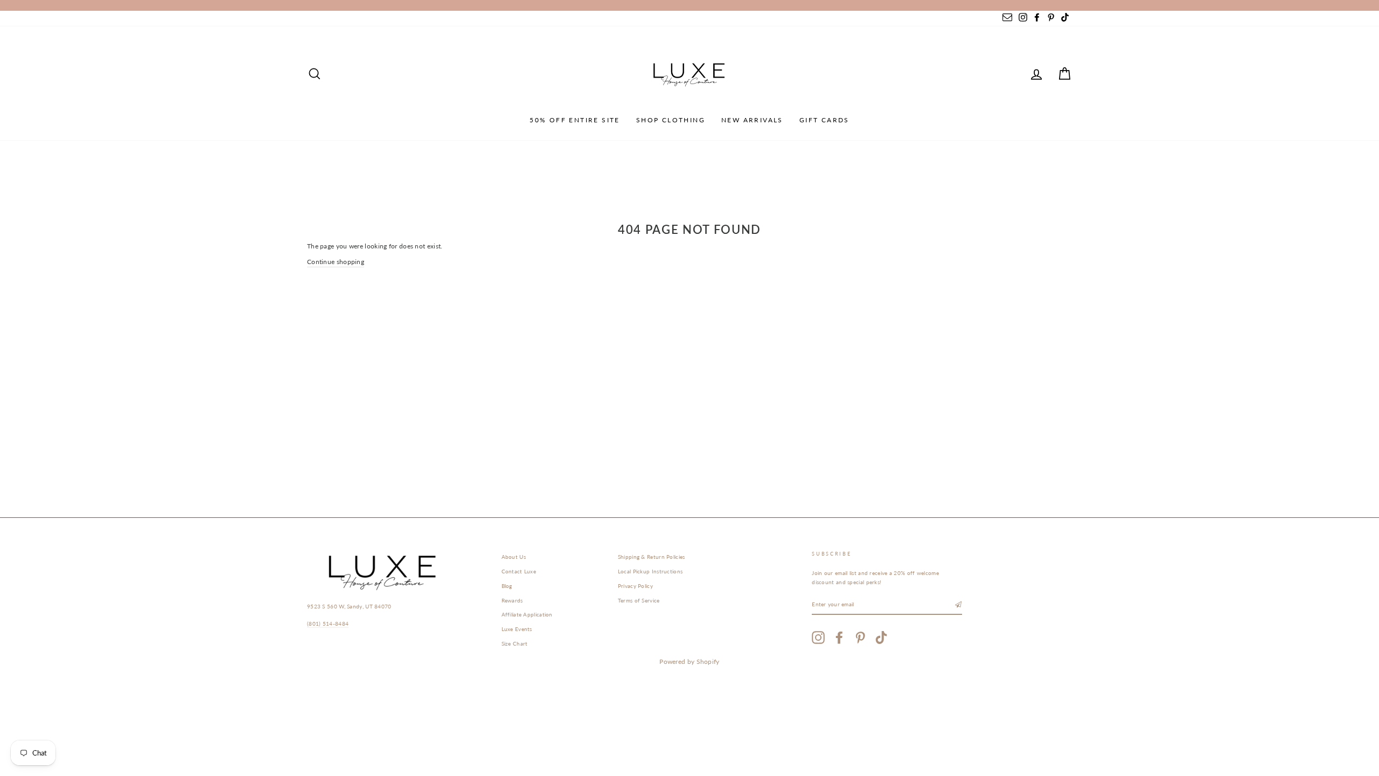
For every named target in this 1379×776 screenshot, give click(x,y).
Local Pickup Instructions (650, 571)
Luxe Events (517, 629)
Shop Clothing (670, 120)
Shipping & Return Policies (651, 556)
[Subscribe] (958, 605)
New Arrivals (752, 120)
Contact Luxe (519, 571)
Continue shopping (335, 262)
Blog (507, 586)
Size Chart (515, 643)
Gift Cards (824, 120)
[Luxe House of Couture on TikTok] (881, 637)
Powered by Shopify (689, 661)
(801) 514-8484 (328, 623)
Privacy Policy (635, 586)
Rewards (512, 600)
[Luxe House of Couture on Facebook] (839, 637)
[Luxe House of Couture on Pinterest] (860, 637)
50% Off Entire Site (575, 120)
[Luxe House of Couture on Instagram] (818, 637)
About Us (514, 556)
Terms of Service (639, 600)
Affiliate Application (527, 614)
